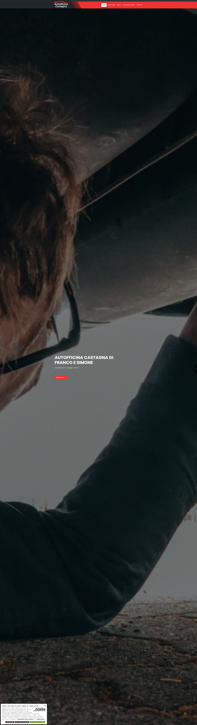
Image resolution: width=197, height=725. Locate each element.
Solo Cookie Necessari (22, 722)
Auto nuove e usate (129, 5)
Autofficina (111, 5)
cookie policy (41, 719)
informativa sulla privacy (25, 719)
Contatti (140, 5)
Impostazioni (10, 722)
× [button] (45, 705)
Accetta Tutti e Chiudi (37, 722)
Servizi (119, 5)
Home (104, 5)
